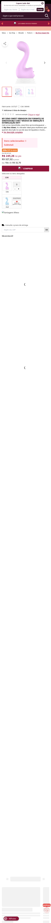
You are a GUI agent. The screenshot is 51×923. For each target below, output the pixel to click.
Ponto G (29, 33)
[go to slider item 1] (19, 92)
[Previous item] (2, 23)
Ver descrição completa (13, 132)
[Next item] (49, 23)
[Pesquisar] (47, 16)
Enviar (40, 9)
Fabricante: (9, 106)
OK (46, 230)
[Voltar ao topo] (47, 917)
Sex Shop (12, 33)
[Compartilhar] (5, 44)
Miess (4, 33)
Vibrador (21, 33)
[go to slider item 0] (7, 92)
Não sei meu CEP (7, 236)
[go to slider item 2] (31, 92)
